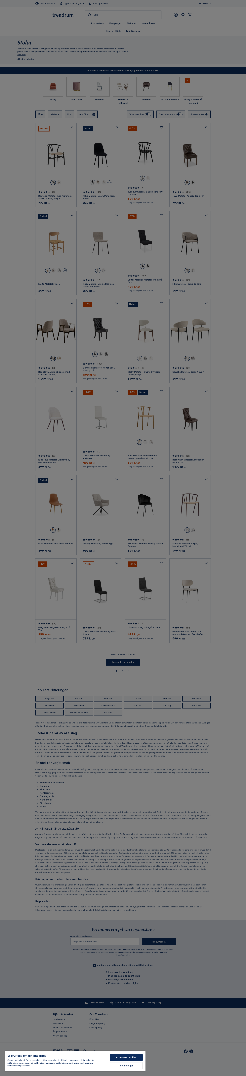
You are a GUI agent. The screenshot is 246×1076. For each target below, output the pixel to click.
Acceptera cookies (126, 1057)
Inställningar (126, 1065)
